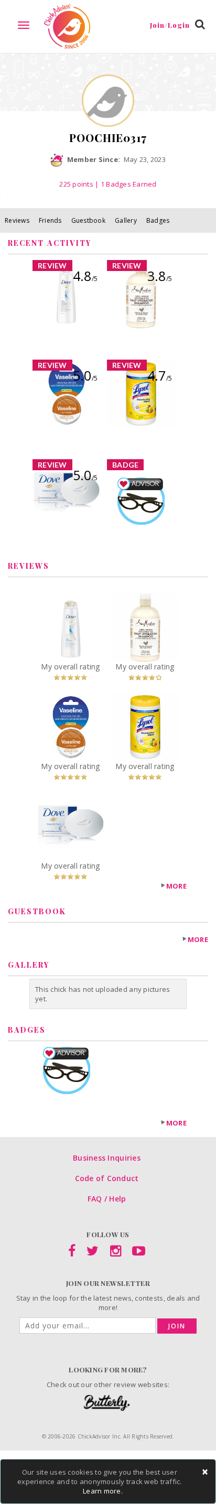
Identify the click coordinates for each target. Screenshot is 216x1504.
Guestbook (88, 220)
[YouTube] (139, 1253)
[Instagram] (116, 1253)
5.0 (85, 375)
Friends (50, 220)
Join (177, 1326)
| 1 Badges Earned (125, 184)
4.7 (159, 375)
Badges (158, 220)
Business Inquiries (107, 1158)
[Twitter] (92, 1253)
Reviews (17, 220)
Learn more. (103, 1491)
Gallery (126, 220)
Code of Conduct (107, 1178)
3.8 (159, 276)
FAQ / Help (107, 1199)
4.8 (85, 276)
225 (76, 184)
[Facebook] (72, 1253)
